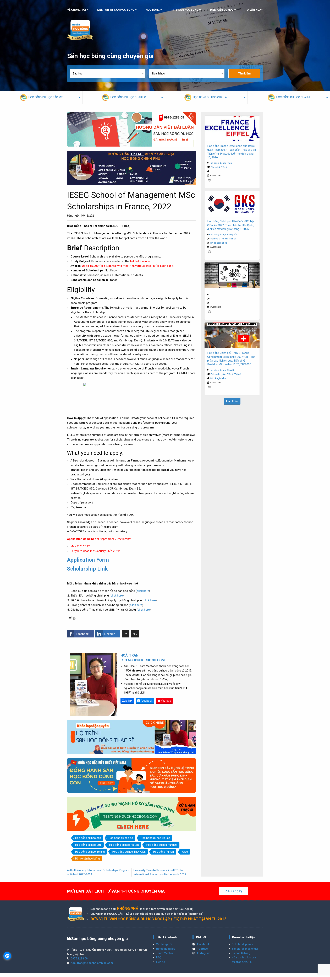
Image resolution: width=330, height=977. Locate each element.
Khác (185, 851)
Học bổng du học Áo (120, 838)
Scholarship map (242, 944)
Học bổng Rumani (163, 851)
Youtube (165, 700)
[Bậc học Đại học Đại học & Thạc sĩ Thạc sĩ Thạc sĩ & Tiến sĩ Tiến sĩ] (109, 73)
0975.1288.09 (79, 958)
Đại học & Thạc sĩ (219, 238)
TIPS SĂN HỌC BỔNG (184, 9)
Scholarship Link (87, 569)
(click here (149, 600)
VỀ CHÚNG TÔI (76, 9)
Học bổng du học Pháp (220, 163)
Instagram (203, 953)
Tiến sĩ (232, 238)
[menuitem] (41, 97)
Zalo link (127, 700)
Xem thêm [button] (232, 401)
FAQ (158, 957)
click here (143, 591)
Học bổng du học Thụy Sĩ (221, 370)
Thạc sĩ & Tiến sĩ (219, 167)
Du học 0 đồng (241, 953)
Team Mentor (164, 953)
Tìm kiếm (244, 73)
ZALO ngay (233, 891)
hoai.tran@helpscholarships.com (92, 963)
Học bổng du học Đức (88, 844)
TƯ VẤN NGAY (254, 9)
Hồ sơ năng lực (165, 948)
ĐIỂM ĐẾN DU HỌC (222, 9)
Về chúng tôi (164, 944)
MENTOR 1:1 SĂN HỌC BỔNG (115, 9)
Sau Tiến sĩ (227, 374)
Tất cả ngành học (218, 242)
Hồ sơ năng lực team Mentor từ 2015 (245, 960)
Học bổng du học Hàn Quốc (223, 234)
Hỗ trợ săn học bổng (87, 858)
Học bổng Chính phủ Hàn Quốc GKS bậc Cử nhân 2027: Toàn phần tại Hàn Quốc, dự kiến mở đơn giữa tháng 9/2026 (231, 225)
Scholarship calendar (245, 948)
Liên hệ (160, 962)
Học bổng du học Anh (88, 838)
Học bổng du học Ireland (90, 851)
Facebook (146, 700)
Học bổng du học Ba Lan (155, 838)
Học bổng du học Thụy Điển (129, 851)
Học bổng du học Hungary (161, 844)
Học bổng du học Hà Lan (124, 844)
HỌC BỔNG (153, 9)
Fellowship (216, 374)
